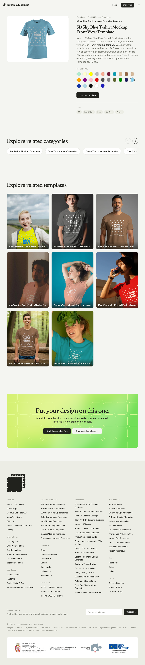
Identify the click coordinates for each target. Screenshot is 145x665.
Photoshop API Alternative (121, 534)
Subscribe (131, 612)
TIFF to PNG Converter (51, 591)
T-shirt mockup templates (103, 44)
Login (114, 5)
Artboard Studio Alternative (121, 517)
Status (44, 562)
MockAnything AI (14, 517)
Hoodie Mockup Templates (53, 508)
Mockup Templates (15, 504)
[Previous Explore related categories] (128, 141)
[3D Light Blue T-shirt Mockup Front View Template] (84, 85)
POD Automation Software (87, 532)
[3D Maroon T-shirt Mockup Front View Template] (108, 74)
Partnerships (46, 575)
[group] (72, 151)
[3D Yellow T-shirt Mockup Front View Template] (90, 74)
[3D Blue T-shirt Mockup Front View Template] (102, 85)
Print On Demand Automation (88, 528)
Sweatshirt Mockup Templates (54, 512)
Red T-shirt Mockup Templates (24, 151)
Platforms (11, 579)
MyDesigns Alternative (119, 521)
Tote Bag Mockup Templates (54, 517)
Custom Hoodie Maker (85, 568)
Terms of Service (116, 583)
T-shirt (119, 112)
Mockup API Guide (83, 524)
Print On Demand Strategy (86, 515)
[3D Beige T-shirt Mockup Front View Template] (132, 74)
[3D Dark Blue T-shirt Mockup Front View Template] (78, 85)
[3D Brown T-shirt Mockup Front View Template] (126, 74)
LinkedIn (112, 571)
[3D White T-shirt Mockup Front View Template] (96, 85)
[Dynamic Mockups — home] (16, 5)
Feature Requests (49, 554)
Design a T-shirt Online (85, 564)
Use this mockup (88, 95)
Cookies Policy (116, 591)
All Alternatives (115, 504)
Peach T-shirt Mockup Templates (102, 151)
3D (79, 112)
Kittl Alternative (115, 525)
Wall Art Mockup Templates (53, 525)
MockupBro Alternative (119, 538)
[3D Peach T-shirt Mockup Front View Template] (102, 74)
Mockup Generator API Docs (20, 525)
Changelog (46, 558)
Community (46, 567)
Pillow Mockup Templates (52, 529)
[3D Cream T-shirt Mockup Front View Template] (84, 74)
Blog (43, 550)
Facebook (113, 562)
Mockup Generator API (17, 512)
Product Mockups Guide (86, 537)
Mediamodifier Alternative (120, 529)
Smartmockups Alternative (121, 512)
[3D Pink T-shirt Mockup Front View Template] (90, 80)
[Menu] (139, 5)
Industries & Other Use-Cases (21, 587)
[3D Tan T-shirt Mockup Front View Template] (120, 74)
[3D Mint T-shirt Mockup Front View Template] (78, 74)
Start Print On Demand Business (89, 520)
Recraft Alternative (117, 551)
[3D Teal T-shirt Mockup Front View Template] (114, 74)
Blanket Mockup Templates (53, 534)
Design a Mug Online (84, 572)
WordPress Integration (17, 554)
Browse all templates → (87, 431)
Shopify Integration (15, 546)
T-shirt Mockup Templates (99, 17)
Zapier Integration (15, 562)
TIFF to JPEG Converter (52, 587)
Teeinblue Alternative (118, 546)
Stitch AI (10, 521)
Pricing (10, 529)
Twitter (112, 567)
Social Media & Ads (15, 583)
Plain (99, 112)
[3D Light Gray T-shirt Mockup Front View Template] (96, 74)
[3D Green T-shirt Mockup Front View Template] (120, 80)
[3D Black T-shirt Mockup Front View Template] (90, 85)
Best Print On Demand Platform (89, 511)
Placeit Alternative (117, 508)
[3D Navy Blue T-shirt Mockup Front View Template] (126, 80)
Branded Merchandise (84, 552)
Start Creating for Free (57, 431)
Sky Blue (109, 112)
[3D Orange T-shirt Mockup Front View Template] (78, 80)
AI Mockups (12, 508)
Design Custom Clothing (86, 548)
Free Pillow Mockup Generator (88, 592)
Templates (80, 17)
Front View (88, 112)
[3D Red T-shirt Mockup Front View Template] (96, 80)
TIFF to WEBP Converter (52, 596)
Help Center (46, 571)
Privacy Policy (115, 587)
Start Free (127, 5)
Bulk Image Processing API (87, 576)
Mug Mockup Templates (51, 521)
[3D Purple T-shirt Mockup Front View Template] (84, 80)
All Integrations (13, 541)
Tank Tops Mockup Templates (62, 151)
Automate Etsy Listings (85, 581)
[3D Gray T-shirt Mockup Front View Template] (108, 80)
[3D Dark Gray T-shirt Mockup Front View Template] (102, 80)
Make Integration (14, 558)
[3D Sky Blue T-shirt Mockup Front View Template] (132, 80)
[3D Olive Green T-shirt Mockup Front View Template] (114, 80)
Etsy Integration (14, 550)
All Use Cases (13, 574)
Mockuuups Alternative (119, 542)
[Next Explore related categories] (135, 141)
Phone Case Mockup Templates (55, 538)
